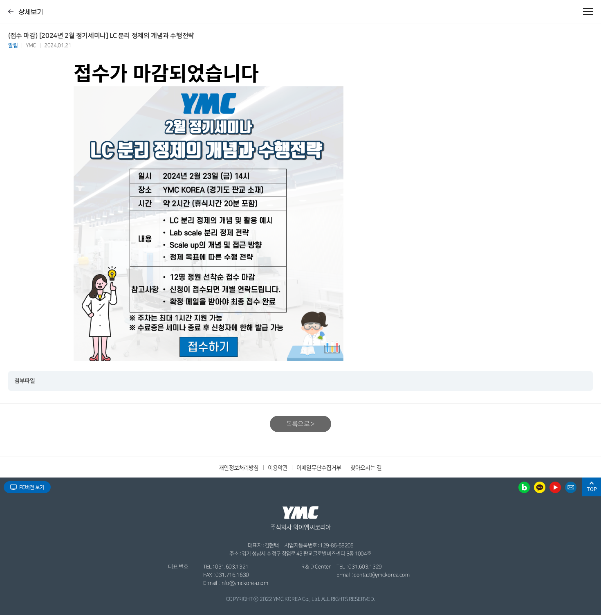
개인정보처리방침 (238, 467)
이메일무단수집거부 (318, 467)
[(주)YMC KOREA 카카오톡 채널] (539, 487)
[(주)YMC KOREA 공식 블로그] (524, 487)
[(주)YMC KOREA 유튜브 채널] (555, 487)
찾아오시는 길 (365, 467)
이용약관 (278, 467)
